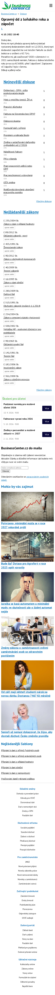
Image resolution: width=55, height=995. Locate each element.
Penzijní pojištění (27, 845)
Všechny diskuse (44, 201)
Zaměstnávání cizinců (27, 884)
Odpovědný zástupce (27, 913)
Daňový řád (9, 294)
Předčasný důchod (27, 841)
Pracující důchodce (27, 849)
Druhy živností (27, 900)
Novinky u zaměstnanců (27, 879)
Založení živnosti (28, 896)
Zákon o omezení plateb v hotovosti (22, 317)
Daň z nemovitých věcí (27, 807)
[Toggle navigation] (51, 5)
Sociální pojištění (27, 828)
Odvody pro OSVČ (27, 798)
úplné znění (9, 227)
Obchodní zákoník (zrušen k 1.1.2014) (22, 305)
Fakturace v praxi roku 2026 (18, 418)
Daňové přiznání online (27, 952)
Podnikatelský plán (27, 905)
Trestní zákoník (11, 270)
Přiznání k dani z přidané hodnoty (17, 761)
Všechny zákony (44, 389)
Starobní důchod (27, 832)
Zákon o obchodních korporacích (19, 259)
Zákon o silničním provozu (16, 379)
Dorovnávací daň (27, 802)
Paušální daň (27, 815)
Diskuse (23, 13)
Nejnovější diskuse (19, 81)
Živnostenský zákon (13, 247)
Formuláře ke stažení (27, 977)
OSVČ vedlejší (27, 918)
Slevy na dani (27, 939)
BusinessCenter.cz (9, 13)
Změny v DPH (27, 811)
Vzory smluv (28, 973)
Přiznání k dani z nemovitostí (15, 773)
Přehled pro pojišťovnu (27, 947)
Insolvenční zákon (12, 367)
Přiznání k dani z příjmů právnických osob (21, 756)
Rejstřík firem (27, 986)
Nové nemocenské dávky (27, 875)
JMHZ (27, 862)
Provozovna (27, 909)
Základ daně (27, 930)
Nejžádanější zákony (21, 211)
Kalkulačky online (27, 964)
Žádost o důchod (27, 836)
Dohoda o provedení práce (28, 793)
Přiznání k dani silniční (12, 767)
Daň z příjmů (27, 934)
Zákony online (27, 969)
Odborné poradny (27, 982)
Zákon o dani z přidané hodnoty (19, 223)
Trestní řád (9, 356)
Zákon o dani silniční (13, 282)
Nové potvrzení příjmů (27, 866)
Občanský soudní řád (13, 344)
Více (47, 408)
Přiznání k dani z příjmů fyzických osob (20, 750)
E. (2, 28)
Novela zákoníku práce (27, 871)
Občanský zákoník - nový (15, 235)
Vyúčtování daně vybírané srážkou (18, 778)
